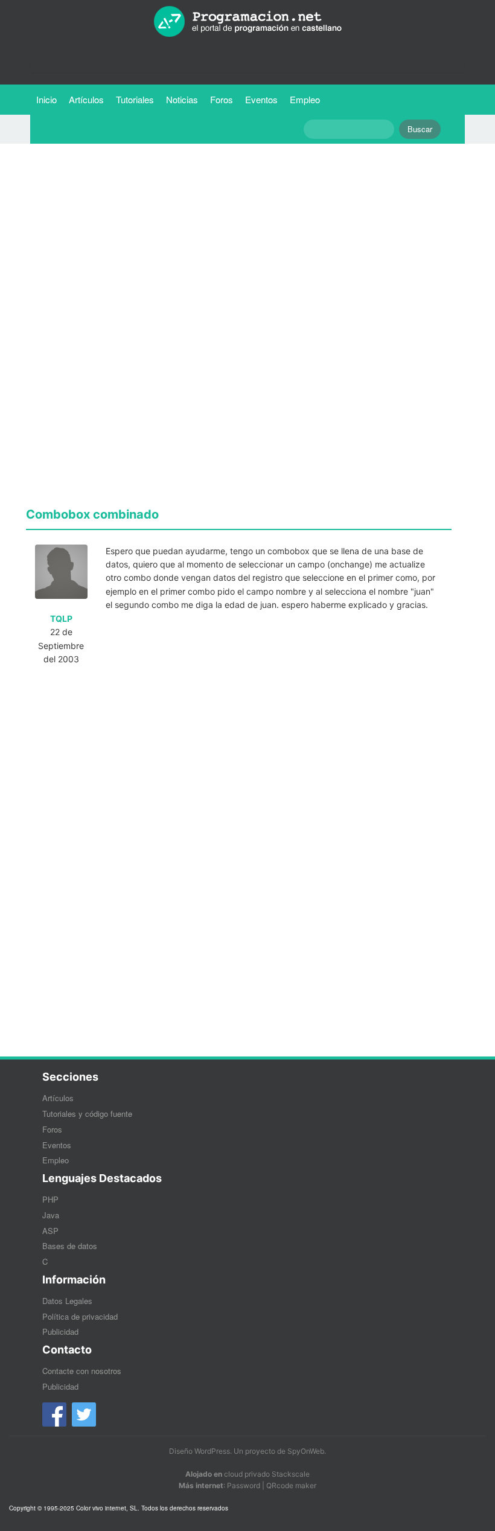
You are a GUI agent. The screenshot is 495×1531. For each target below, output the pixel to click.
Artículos (86, 99)
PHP (50, 1199)
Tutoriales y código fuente (87, 1113)
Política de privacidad (80, 1316)
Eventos (261, 99)
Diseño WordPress (199, 1451)
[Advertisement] (239, 237)
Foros (221, 99)
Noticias (182, 99)
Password (243, 1485)
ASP (50, 1230)
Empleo (305, 99)
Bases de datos (69, 1245)
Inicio (46, 99)
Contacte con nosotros (81, 1370)
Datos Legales (67, 1300)
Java (50, 1215)
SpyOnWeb (305, 1451)
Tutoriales (138, 99)
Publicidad (60, 1331)
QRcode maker (291, 1485)
